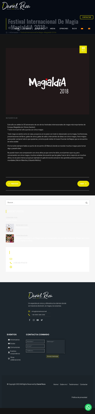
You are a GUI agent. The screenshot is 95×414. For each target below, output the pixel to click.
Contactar (86, 17)
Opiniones (63, 28)
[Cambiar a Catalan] (89, 28)
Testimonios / (74, 384)
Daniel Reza (41, 384)
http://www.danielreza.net (24, 267)
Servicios (39, 28)
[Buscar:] (47, 202)
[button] (88, 407)
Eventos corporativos (15, 352)
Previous (14, 184)
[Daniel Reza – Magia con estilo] (16, 5)
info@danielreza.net (22, 259)
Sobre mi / (64, 384)
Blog (74, 28)
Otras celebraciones (15, 358)
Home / (56, 384)
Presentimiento (22, 228)
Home (16, 28)
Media (52, 28)
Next (82, 184)
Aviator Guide (11, 220)
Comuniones (15, 347)
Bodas (12, 343)
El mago (27, 28)
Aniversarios (15, 340)
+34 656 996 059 (38, 315)
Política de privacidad (79, 397)
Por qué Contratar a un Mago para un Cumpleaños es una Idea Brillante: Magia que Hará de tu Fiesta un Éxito (52, 239)
